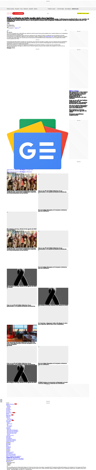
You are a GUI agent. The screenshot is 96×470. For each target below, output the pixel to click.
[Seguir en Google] (7, 31)
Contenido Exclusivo (11, 439)
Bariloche (26, 8)
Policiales (8, 436)
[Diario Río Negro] (48, 13)
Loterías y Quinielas (11, 454)
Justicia (8, 407)
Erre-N (8, 418)
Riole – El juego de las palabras (13, 456)
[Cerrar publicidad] (1, 400)
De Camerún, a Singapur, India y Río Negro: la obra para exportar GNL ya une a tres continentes (52, 323)
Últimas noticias (10, 8)
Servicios (8, 411)
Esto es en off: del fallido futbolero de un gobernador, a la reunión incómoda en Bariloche (78, 101)
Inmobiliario (9, 438)
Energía (8, 408)
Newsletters (10, 412)
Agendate (9, 415)
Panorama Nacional (11, 433)
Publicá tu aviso (10, 452)
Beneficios (8, 461)
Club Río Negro (60, 8)
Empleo (8, 451)
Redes (7, 414)
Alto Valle (8, 444)
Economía (8, 409)
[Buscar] (10, 13)
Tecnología (9, 426)
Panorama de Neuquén (12, 430)
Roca (21, 8)
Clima (8, 422)
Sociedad (9, 17)
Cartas (8, 434)
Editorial (9, 429)
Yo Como (9, 427)
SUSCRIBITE (83, 13)
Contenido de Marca (11, 440)
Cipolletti (31, 8)
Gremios (9, 406)
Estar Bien (9, 420)
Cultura (8, 417)
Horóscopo (9, 423)
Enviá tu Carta (10, 435)
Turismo (8, 410)
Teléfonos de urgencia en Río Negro (15, 458)
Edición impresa (10, 441)
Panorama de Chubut (12, 432)
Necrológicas (68, 8)
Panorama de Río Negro (12, 431)
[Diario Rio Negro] (7, 466)
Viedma (35, 8)
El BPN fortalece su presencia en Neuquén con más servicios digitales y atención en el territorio (53, 383)
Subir (8, 465)
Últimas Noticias (11, 404)
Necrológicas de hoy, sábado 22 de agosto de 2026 (78, 111)
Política (8, 405)
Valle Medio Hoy (49, 36)
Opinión (8, 428)
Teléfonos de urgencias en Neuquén (15, 459)
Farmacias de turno (11, 455)
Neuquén (17, 8)
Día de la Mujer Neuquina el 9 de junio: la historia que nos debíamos (78, 107)
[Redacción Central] (8, 22)
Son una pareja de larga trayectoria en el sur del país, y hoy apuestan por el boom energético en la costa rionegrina (21, 343)
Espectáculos (10, 419)
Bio (7, 424)
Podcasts (8, 437)
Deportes (8, 416)
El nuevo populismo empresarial (76, 114)
